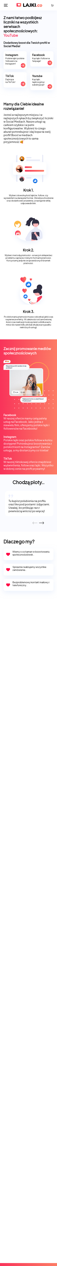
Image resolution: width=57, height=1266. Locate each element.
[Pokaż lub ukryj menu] (6, 5)
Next (40, 522)
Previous (33, 522)
